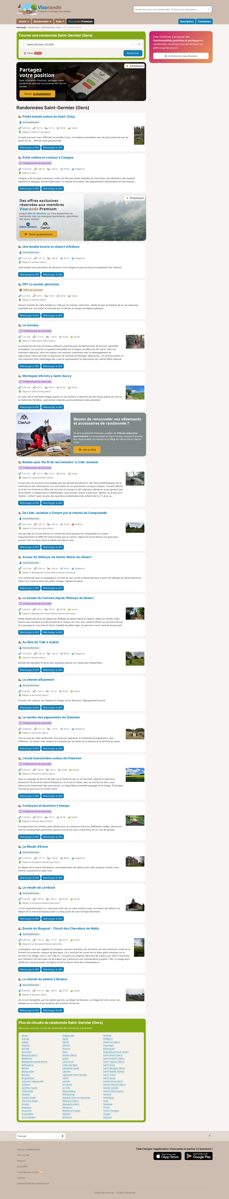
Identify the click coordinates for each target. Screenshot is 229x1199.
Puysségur (108, 1045)
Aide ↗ (60, 21)
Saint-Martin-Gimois (113, 1071)
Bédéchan (27, 1058)
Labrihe (66, 1071)
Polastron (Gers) (111, 1042)
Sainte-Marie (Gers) (113, 1091)
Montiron (67, 1117)
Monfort (66, 1113)
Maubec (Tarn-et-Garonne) (76, 1097)
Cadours (26, 1084)
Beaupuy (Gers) (30, 1055)
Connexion (204, 21)
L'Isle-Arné (67, 1061)
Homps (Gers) (69, 1055)
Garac (65, 1038)
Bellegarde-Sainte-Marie (34, 1061)
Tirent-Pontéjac (111, 1110)
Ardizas (25, 1038)
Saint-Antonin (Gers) (113, 1058)
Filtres (33, 53)
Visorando (21, 27)
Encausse (26, 1110)
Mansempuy (68, 1091)
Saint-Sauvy (109, 1078)
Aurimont (26, 1051)
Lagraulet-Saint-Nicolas (74, 1074)
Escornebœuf (29, 1117)
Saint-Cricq (109, 1064)
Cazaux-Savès (29, 1097)
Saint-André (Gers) (112, 1055)
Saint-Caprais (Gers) (113, 1061)
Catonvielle (27, 1091)
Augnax (26, 1045)
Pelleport (108, 1038)
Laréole (66, 1081)
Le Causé (67, 1084)
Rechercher (133, 53)
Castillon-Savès (29, 1087)
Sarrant (107, 1094)
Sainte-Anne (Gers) (113, 1081)
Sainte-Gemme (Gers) (114, 1084)
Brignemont (28, 1078)
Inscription (187, 21)
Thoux (106, 1107)
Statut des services (104, 1192)
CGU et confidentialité (28, 1149)
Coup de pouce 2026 (27, 1172)
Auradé (25, 1048)
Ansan (25, 1035)
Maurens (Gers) (70, 1100)
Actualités (22, 1166)
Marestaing (68, 1094)
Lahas (65, 1078)
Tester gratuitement (41, 234)
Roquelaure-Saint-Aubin (116, 1051)
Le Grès (66, 1087)
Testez (37, 94)
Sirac (105, 1100)
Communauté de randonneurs (33, 1183)
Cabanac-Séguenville (33, 1081)
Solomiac (108, 1104)
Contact (21, 1177)
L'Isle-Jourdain (69, 1064)
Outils (22, 21)
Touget (106, 1113)
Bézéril (25, 1068)
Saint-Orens (109, 1074)
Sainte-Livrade (110, 1087)
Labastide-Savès (70, 1068)
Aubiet (25, 1042)
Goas (65, 1051)
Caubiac (26, 1094)
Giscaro (66, 1048)
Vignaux (107, 1117)
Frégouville (68, 1035)
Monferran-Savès (71, 1110)
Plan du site (23, 1155)
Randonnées (41, 21)
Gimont (66, 1045)
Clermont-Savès (30, 1100)
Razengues (109, 1048)
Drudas (25, 1104)
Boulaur (26, 1074)
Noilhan (107, 1035)
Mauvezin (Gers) (70, 1104)
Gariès (65, 1042)
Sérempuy (108, 1097)
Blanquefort (28, 1071)
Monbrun (67, 1107)
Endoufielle (27, 1113)
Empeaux (26, 1107)
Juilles (65, 1058)
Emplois (21, 1160)
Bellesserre (27, 1064)
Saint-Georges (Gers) (114, 1068)
